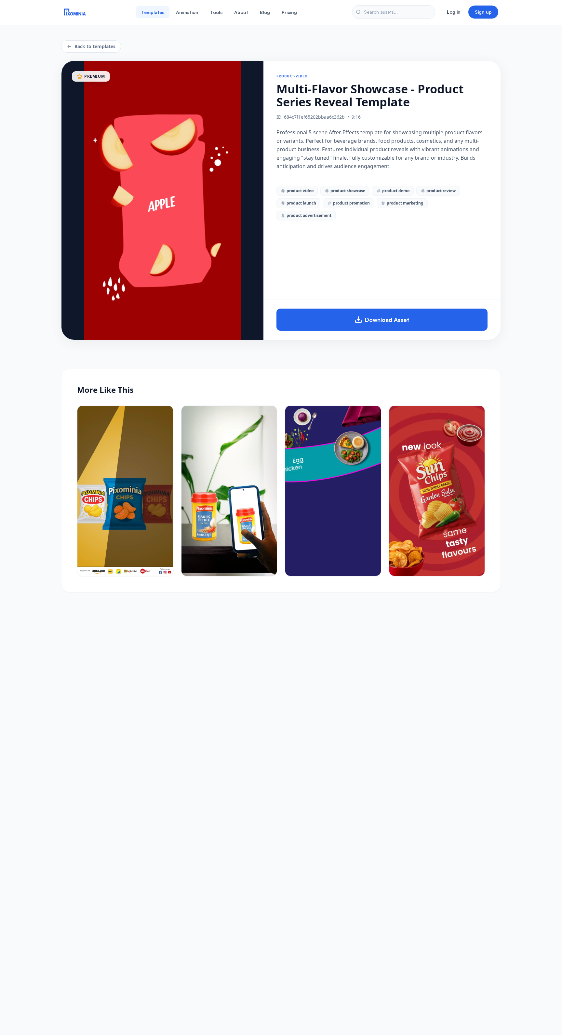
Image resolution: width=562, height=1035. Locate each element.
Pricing (289, 12)
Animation (187, 12)
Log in (454, 12)
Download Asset (387, 319)
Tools (216, 12)
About (241, 12)
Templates (152, 12)
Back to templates (94, 46)
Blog (265, 12)
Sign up (483, 12)
